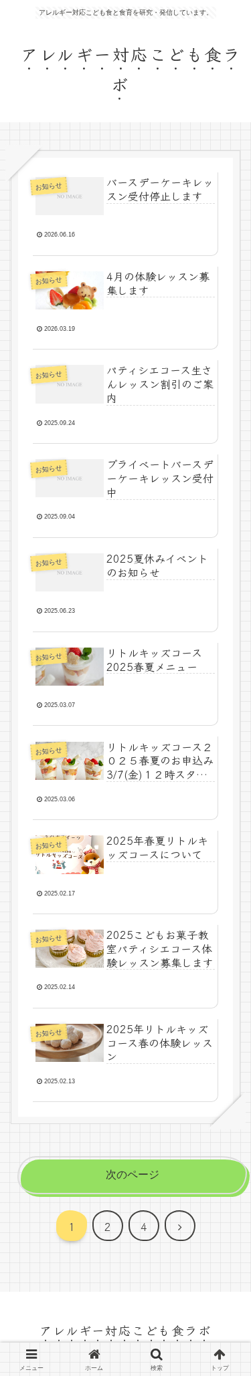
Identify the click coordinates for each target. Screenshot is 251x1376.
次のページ (132, 1174)
